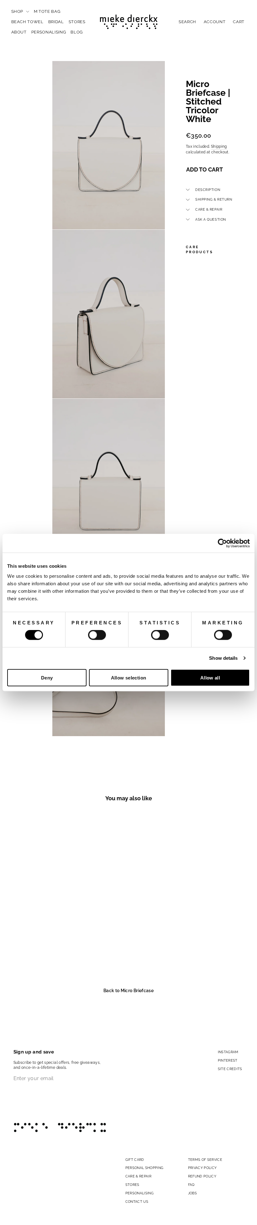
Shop (17, 11)
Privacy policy (202, 1168)
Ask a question (210, 219)
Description (207, 189)
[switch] (97, 635)
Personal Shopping (144, 1168)
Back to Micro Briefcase (128, 990)
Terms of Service (205, 1159)
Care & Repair (208, 209)
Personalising (48, 32)
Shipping (219, 146)
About (19, 32)
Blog (77, 32)
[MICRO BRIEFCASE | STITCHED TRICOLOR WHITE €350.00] (193, 355)
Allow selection (128, 677)
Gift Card (134, 1159)
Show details (223, 658)
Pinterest (228, 1060)
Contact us (137, 1201)
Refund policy (202, 1176)
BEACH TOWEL (27, 21)
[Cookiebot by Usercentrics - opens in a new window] (222, 543)
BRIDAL (56, 21)
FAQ (191, 1184)
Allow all (210, 677)
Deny (47, 677)
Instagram (228, 1052)
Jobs (192, 1193)
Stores (77, 21)
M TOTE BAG (47, 11)
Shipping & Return (213, 199)
